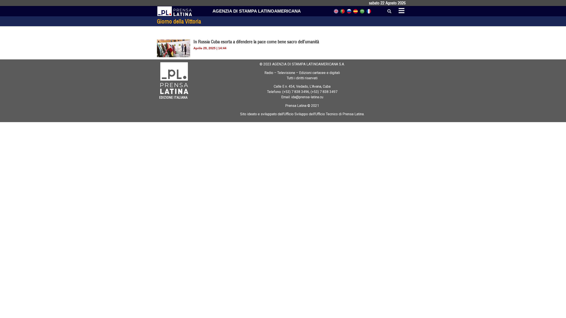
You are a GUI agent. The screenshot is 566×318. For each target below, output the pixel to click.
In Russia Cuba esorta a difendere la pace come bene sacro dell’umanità (256, 41)
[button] (389, 11)
